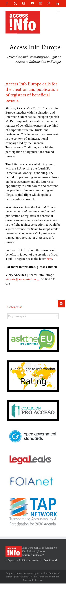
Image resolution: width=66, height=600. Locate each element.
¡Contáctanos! (50, 560)
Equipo (11, 560)
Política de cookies (29, 560)
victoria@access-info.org (22, 279)
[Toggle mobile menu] (58, 13)
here (49, 258)
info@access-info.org (33, 555)
